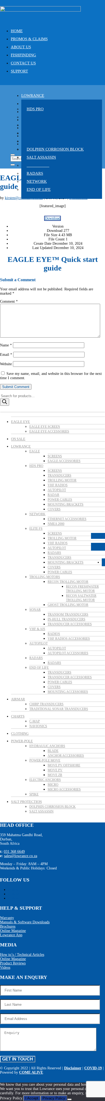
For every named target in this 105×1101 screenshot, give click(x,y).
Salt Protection (26, 802)
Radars (35, 173)
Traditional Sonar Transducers (58, 709)
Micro (53, 785)
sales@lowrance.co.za (20, 856)
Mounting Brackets (65, 504)
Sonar (35, 610)
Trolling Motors (44, 577)
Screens (55, 456)
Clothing (20, 733)
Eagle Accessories (64, 461)
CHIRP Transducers (46, 704)
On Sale (18, 439)
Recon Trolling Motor (68, 582)
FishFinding (23, 55)
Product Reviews (13, 963)
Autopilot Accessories (68, 653)
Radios (54, 634)
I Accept (31, 1098)
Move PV (55, 770)
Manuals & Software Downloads (25, 922)
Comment (9, 301)
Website (6, 364)
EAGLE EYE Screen (44, 427)
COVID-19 (93, 1068)
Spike (33, 794)
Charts (17, 716)
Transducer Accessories (70, 624)
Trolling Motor (62, 480)
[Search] (4, 402)
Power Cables (60, 500)
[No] (69, 1099)
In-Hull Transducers (66, 619)
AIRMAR (18, 699)
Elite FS (36, 529)
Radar (53, 495)
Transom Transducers (68, 614)
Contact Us (23, 63)
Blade (53, 751)
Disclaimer (72, 1068)
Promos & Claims (29, 39)
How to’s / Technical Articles (22, 955)
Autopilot (57, 490)
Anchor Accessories (66, 756)
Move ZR (55, 775)
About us (21, 47)
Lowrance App (11, 935)
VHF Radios (58, 485)
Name (6, 345)
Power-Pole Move (44, 760)
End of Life (39, 189)
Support (19, 71)
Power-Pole (22, 741)
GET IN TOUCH (17, 1059)
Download (52, 218)
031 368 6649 (14, 852)
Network (37, 181)
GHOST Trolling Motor (68, 605)
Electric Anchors (45, 780)
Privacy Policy (54, 1098)
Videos (5, 967)
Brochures (7, 926)
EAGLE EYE (20, 422)
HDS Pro (35, 109)
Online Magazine (13, 931)
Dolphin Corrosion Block (55, 149)
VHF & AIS (37, 629)
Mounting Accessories (68, 692)
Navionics (38, 726)
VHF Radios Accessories (69, 639)
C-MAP (34, 721)
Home (17, 31)
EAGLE (34, 451)
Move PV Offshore (64, 765)
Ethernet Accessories (67, 519)
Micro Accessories (64, 789)
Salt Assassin (41, 157)
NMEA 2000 (56, 524)
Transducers (59, 475)
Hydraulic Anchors (47, 746)
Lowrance (32, 95)
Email (6, 355)
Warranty (7, 918)
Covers (54, 509)
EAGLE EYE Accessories (49, 431)
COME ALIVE (31, 1072)
